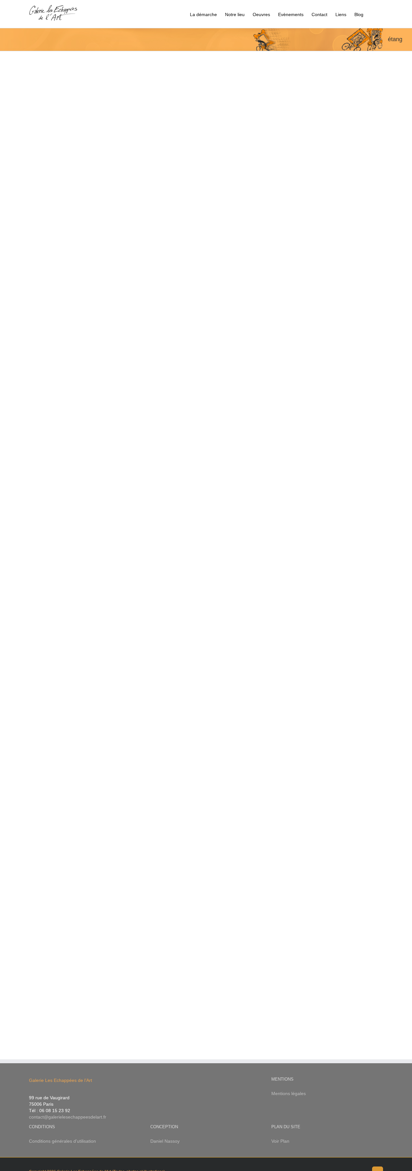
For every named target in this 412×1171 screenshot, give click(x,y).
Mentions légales (288, 1093)
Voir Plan (280, 1141)
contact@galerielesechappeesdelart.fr (67, 1117)
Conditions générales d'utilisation (62, 1141)
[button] (373, 14)
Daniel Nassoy (165, 1141)
